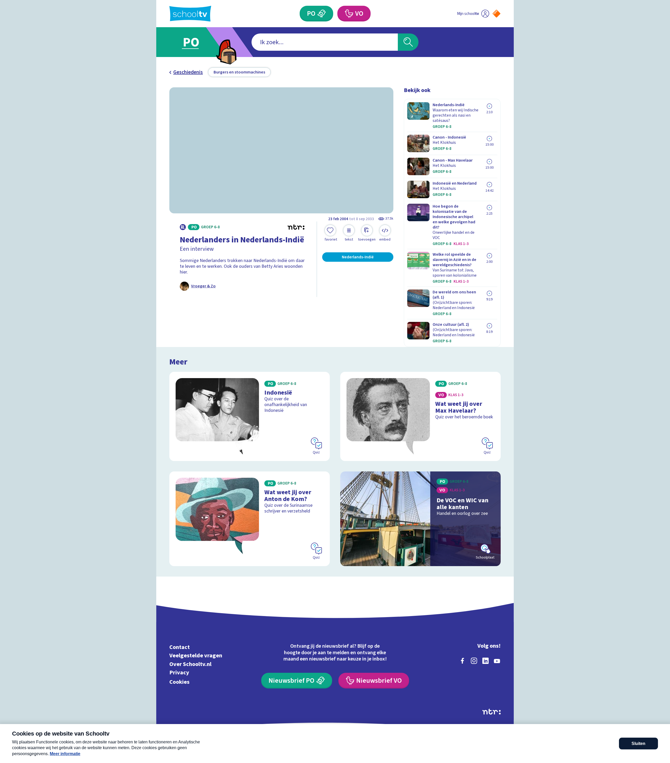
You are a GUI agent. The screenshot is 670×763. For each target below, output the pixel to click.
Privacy (179, 673)
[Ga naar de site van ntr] (491, 712)
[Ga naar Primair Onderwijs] (195, 42)
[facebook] (462, 661)
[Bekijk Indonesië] (249, 416)
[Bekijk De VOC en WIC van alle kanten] (420, 518)
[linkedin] (485, 661)
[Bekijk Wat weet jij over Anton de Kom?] (249, 518)
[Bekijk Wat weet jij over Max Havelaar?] (420, 416)
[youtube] (497, 661)
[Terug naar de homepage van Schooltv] (190, 14)
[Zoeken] (408, 42)
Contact (179, 647)
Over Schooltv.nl (190, 664)
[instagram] (474, 661)
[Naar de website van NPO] (496, 13)
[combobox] (325, 42)
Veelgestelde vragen (195, 656)
